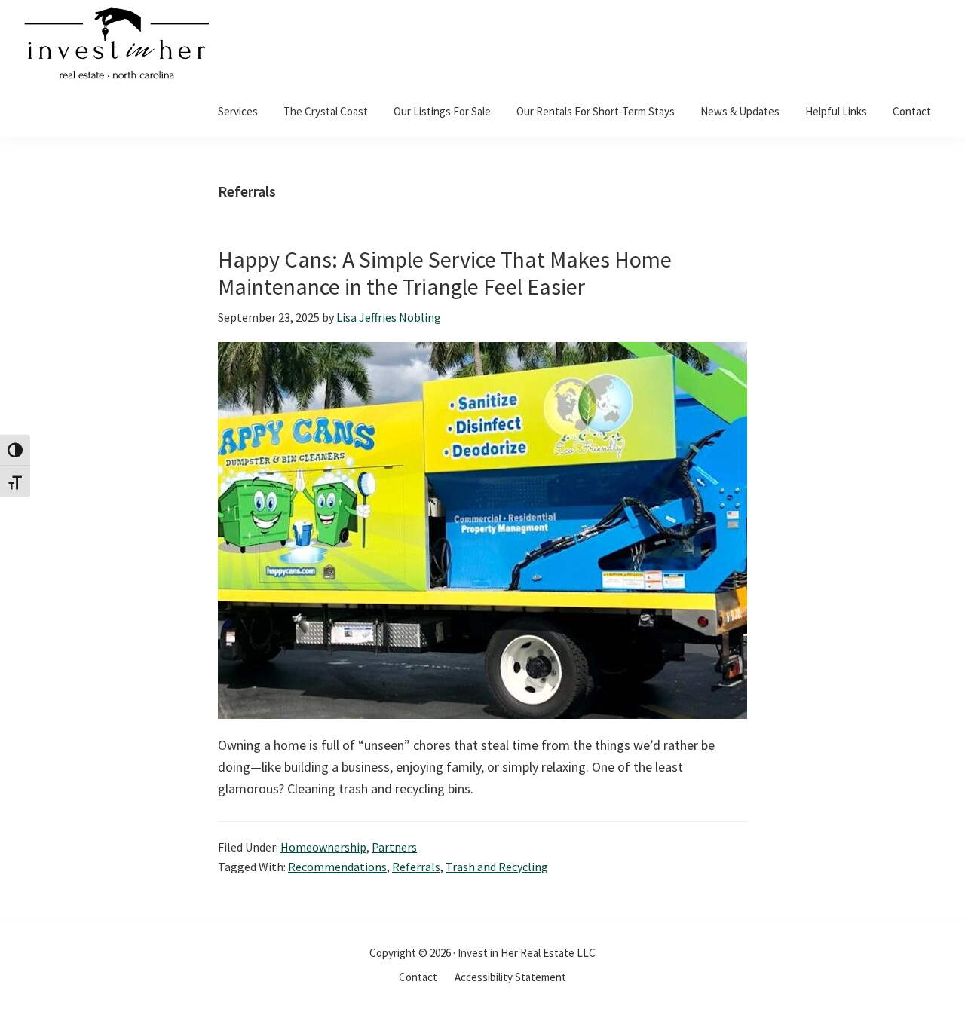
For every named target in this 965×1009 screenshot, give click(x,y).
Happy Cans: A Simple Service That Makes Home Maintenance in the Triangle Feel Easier (445, 273)
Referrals (416, 866)
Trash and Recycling (497, 866)
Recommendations (337, 866)
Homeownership (323, 847)
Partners (394, 847)
